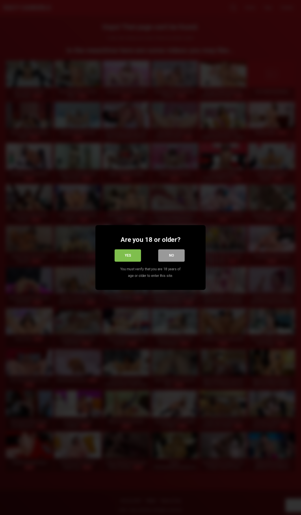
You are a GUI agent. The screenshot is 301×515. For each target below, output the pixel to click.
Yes (128, 255)
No (171, 255)
